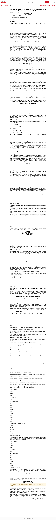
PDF (3, 5)
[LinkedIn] (54, 5)
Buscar (47, 2)
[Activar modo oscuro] (54, 2)
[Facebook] (51, 5)
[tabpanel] (28, 261)
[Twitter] (49, 5)
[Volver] (1, 5)
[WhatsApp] (53, 5)
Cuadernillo (10, 5)
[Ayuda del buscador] (7, 2)
